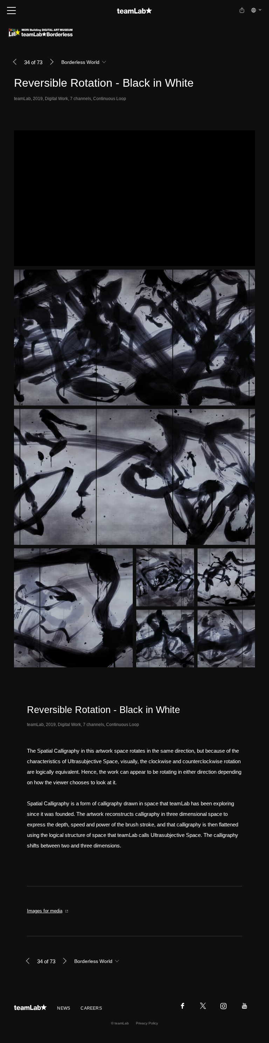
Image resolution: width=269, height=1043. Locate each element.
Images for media (44, 910)
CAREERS (91, 1008)
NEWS (63, 1008)
